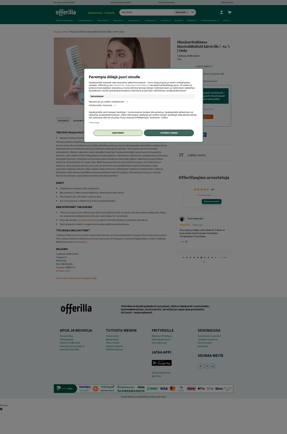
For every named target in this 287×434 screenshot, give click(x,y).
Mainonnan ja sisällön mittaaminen (106, 101)
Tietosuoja (94, 122)
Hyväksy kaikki (169, 132)
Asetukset (118, 132)
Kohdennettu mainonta (100, 105)
